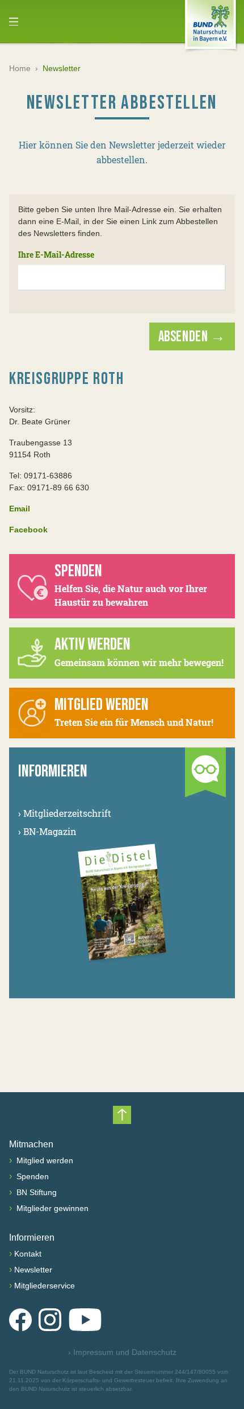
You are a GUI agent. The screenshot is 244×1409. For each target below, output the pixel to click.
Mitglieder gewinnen (51, 1208)
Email (19, 508)
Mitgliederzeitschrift (64, 813)
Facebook (28, 529)
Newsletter (33, 1269)
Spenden (31, 1176)
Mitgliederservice (44, 1285)
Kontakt (27, 1253)
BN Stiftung (35, 1192)
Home (20, 68)
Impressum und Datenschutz (122, 1352)
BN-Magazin (47, 831)
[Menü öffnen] (14, 22)
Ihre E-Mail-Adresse (56, 254)
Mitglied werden (43, 1160)
